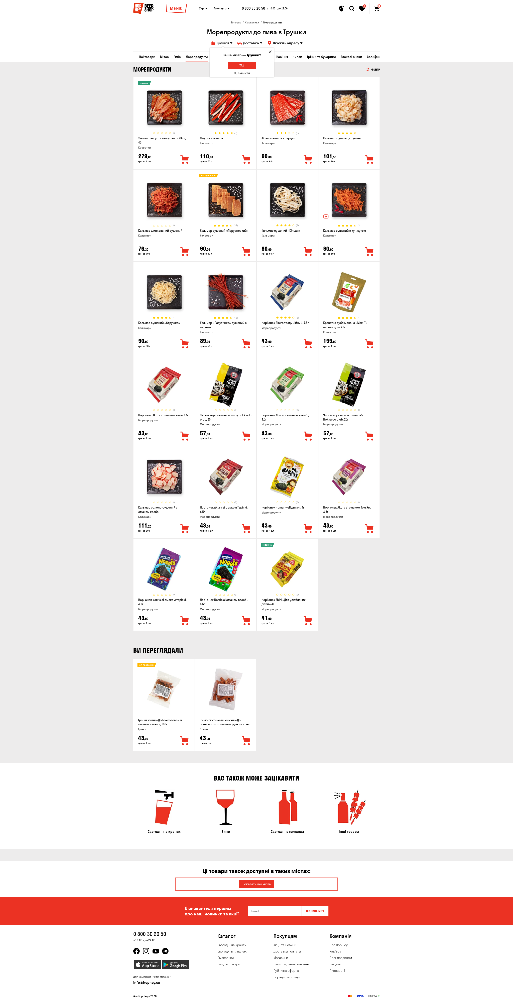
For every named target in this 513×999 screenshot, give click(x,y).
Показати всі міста (256, 884)
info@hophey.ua (146, 982)
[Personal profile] (341, 8)
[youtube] (155, 951)
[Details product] (164, 107)
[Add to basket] (184, 741)
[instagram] (146, 951)
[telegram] (165, 951)
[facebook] (136, 951)
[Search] (351, 8)
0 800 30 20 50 (253, 8)
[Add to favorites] (185, 159)
